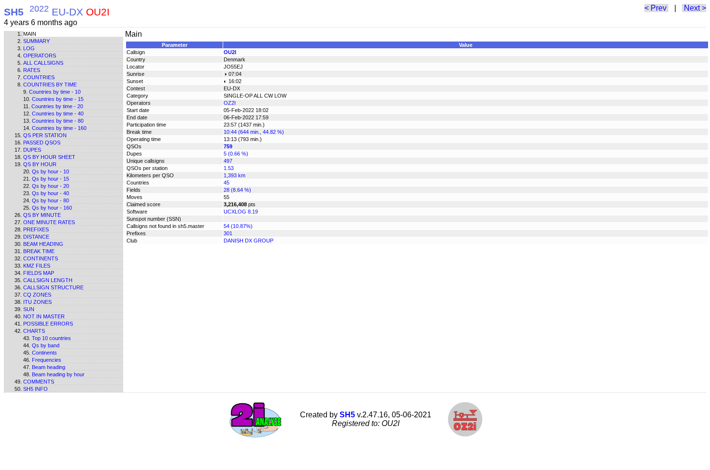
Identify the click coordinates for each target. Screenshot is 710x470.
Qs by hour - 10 (50, 171)
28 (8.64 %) (237, 190)
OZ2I (230, 103)
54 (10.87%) (238, 226)
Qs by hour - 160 (52, 208)
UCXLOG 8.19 (241, 211)
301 (228, 233)
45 (226, 182)
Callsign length (47, 280)
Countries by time (50, 84)
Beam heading (43, 244)
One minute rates (49, 222)
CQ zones (37, 295)
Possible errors (48, 324)
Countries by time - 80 (58, 121)
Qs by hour (40, 164)
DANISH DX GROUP (248, 240)
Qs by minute (42, 215)
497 (228, 161)
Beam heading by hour (58, 374)
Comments (38, 382)
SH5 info (35, 389)
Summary (36, 41)
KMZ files (36, 266)
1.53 (229, 168)
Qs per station (45, 135)
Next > (694, 8)
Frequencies (46, 360)
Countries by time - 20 (57, 106)
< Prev (656, 8)
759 (228, 146)
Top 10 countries (51, 338)
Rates (31, 70)
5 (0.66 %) (236, 154)
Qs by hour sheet (49, 157)
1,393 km (234, 175)
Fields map (38, 273)
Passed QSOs (41, 142)
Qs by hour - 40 (50, 193)
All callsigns (43, 63)
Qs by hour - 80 (50, 200)
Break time (39, 251)
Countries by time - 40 (58, 113)
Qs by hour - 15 (50, 179)
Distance (36, 237)
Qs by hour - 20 (50, 186)
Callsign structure (53, 287)
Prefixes (36, 229)
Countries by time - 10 (55, 92)
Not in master (44, 316)
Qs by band (45, 345)
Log (29, 48)
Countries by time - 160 (59, 128)
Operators (39, 55)
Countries (39, 77)
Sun (28, 309)
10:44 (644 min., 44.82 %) (254, 132)
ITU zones (37, 302)
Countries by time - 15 (58, 99)
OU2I (230, 52)
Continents (40, 258)
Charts (34, 331)
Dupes (32, 150)
